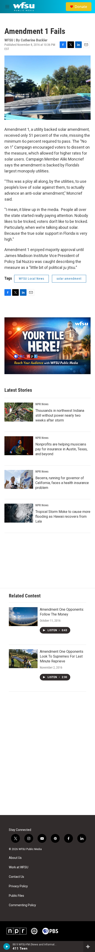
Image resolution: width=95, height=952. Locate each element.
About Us (15, 858)
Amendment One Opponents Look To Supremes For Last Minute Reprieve (61, 656)
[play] (7, 946)
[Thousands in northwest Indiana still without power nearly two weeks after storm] (18, 412)
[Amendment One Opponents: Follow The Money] (23, 616)
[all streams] (89, 946)
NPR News (41, 404)
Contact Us (16, 876)
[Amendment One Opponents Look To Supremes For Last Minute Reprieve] (23, 658)
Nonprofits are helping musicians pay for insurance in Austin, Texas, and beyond (61, 449)
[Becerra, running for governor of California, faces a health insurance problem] (18, 479)
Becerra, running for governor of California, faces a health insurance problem (62, 483)
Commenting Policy (22, 905)
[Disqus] (47, 756)
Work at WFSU (18, 867)
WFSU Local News (31, 278)
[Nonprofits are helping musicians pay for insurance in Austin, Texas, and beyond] (18, 445)
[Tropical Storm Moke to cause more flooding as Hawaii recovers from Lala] (18, 513)
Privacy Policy (18, 886)
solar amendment (69, 278)
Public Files (16, 895)
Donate (81, 7)
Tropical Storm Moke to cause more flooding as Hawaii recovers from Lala (62, 516)
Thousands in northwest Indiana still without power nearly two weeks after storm (59, 415)
